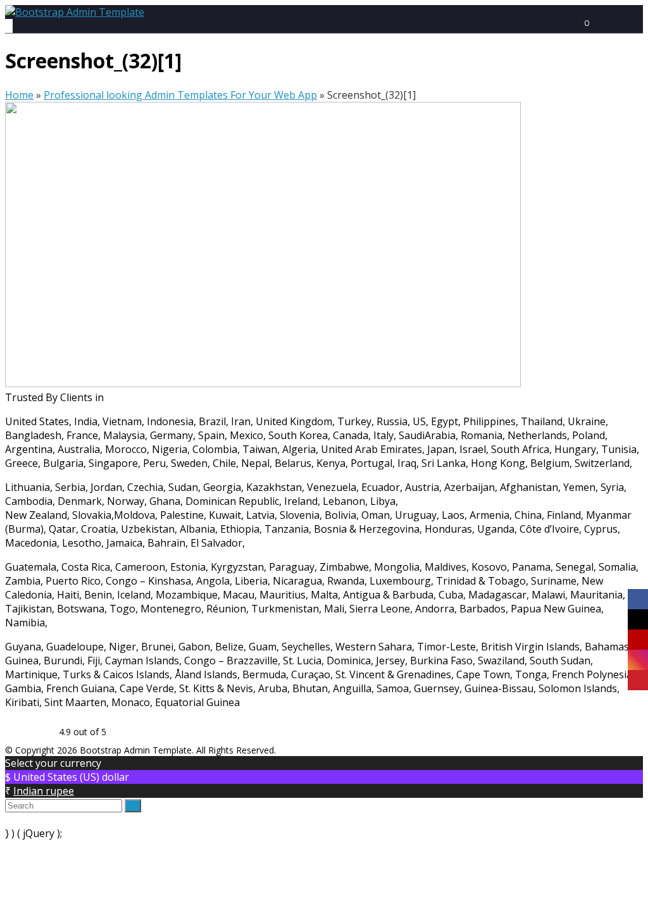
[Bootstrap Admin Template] (74, 12)
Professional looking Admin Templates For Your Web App (180, 95)
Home (19, 95)
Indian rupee (43, 791)
